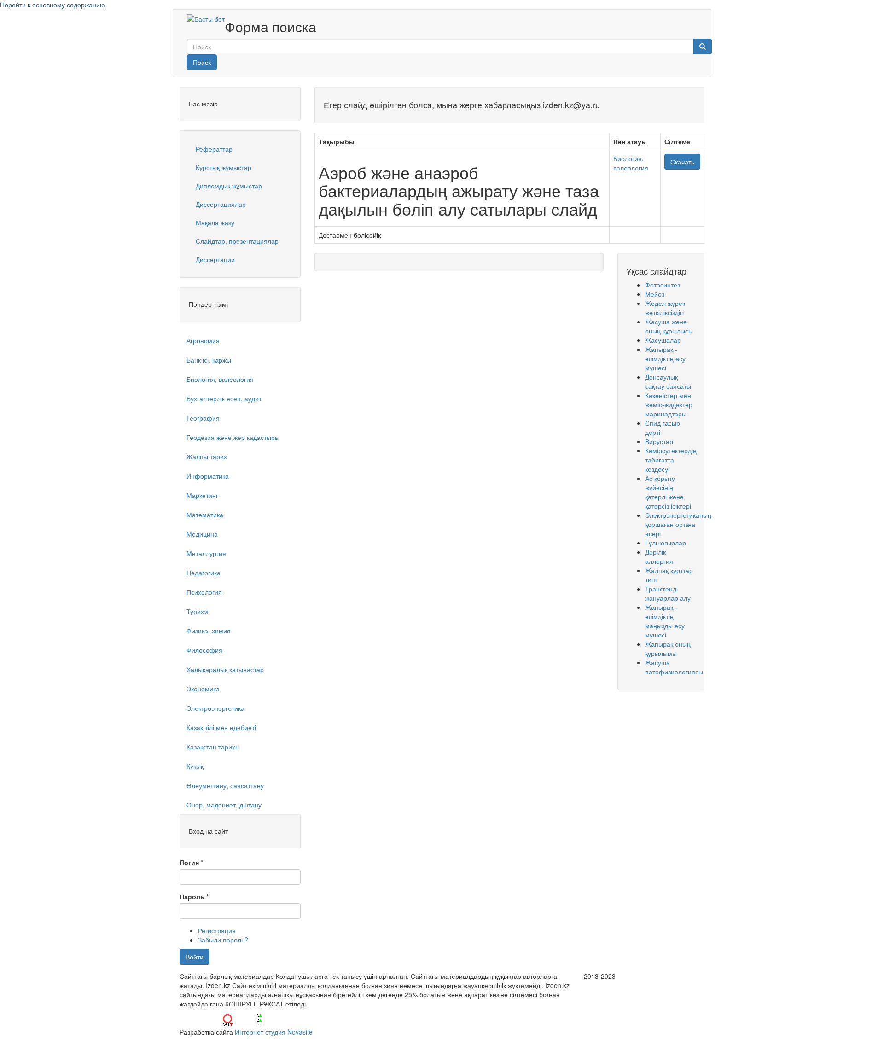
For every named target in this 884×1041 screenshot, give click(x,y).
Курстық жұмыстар (223, 167)
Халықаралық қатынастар (225, 669)
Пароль (194, 896)
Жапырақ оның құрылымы (668, 648)
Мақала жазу (215, 222)
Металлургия (206, 553)
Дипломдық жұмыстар (229, 185)
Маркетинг (202, 495)
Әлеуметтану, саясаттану (225, 785)
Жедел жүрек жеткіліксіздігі (665, 307)
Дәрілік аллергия (659, 556)
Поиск (202, 62)
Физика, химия (208, 630)
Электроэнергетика (215, 708)
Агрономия (203, 340)
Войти (195, 956)
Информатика (207, 475)
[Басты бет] (206, 18)
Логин (191, 862)
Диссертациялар (221, 204)
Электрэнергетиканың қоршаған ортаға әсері (678, 524)
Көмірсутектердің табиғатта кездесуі (671, 460)
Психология (204, 592)
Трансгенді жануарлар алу (668, 593)
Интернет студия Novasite (274, 1031)
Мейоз (654, 293)
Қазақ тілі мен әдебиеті (221, 727)
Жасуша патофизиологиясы (674, 667)
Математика (204, 514)
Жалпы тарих (206, 456)
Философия (204, 650)
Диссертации (215, 259)
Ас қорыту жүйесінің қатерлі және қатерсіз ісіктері (668, 492)
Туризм (197, 611)
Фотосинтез (662, 284)
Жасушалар (663, 340)
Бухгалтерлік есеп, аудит (224, 398)
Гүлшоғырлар (665, 542)
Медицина (202, 533)
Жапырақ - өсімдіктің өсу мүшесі (665, 358)
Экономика (203, 688)
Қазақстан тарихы (213, 746)
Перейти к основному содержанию (52, 4)
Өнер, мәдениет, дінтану (224, 804)
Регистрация (217, 930)
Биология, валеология (220, 379)
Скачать (682, 161)
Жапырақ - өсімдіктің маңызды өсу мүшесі (665, 620)
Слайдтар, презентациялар (237, 241)
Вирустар (659, 441)
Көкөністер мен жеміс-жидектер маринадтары (668, 404)
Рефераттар (214, 148)
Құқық (195, 766)
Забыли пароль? (223, 939)
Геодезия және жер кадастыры (232, 437)
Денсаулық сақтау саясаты (668, 381)
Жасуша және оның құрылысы (669, 326)
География (203, 417)
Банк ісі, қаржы (208, 359)
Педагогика (203, 572)
